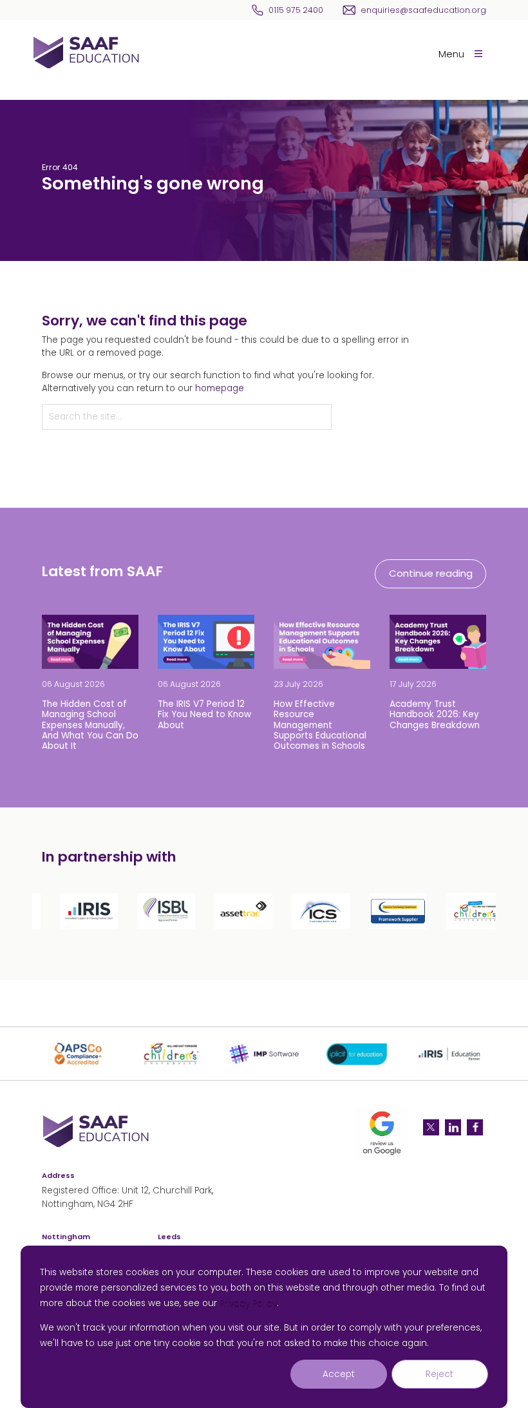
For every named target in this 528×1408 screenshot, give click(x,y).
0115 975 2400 (296, 10)
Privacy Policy (248, 1303)
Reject (439, 1374)
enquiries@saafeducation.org (423, 10)
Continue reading (431, 573)
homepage (219, 388)
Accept (339, 1374)
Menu (451, 54)
